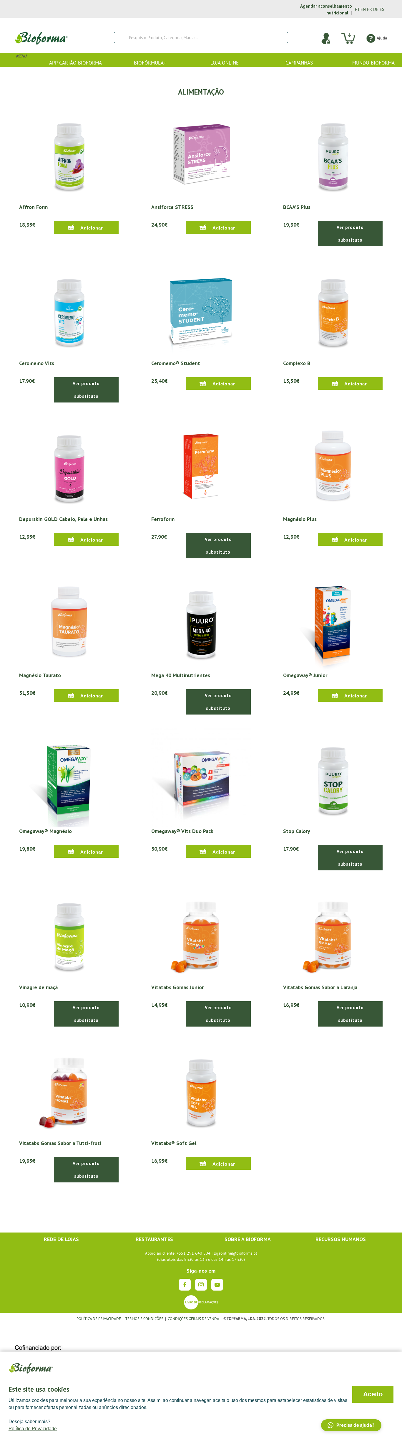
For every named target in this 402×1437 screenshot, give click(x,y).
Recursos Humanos (340, 1239)
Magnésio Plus (300, 519)
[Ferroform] (201, 465)
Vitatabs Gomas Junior (177, 987)
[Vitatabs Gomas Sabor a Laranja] (333, 933)
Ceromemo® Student (175, 363)
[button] (351, 1425)
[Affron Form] (69, 153)
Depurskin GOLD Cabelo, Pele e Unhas (63, 519)
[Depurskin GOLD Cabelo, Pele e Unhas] (69, 465)
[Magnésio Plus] (333, 465)
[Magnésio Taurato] (69, 621)
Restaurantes (154, 1239)
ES (382, 9)
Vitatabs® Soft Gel (173, 1143)
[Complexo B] (333, 309)
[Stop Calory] (333, 777)
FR (369, 9)
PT (357, 9)
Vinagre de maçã (38, 987)
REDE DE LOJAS (61, 1239)
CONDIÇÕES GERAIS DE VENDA (194, 1318)
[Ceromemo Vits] (69, 309)
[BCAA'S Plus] (333, 153)
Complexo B (296, 363)
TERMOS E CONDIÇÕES (144, 1318)
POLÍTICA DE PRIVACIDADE (99, 1318)
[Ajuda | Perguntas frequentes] (371, 38)
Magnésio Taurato (40, 675)
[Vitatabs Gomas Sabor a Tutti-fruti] (69, 1089)
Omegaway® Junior (305, 675)
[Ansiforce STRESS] (201, 153)
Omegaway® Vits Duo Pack (182, 831)
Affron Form (33, 207)
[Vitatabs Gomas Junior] (201, 933)
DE (375, 9)
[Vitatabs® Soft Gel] (201, 1089)
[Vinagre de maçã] (69, 933)
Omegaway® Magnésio (45, 831)
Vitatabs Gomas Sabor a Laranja (320, 987)
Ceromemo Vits (36, 363)
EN (363, 9)
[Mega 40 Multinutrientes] (201, 621)
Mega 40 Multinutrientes (180, 675)
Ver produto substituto (350, 234)
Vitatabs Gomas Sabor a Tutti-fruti (60, 1143)
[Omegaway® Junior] (333, 621)
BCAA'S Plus (296, 207)
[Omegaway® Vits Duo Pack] (201, 777)
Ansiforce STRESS (172, 207)
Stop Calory (296, 831)
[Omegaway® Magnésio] (69, 777)
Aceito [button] (373, 1394)
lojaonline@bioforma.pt (235, 1253)
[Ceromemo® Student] (201, 309)
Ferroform (163, 519)
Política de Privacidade (33, 1428)
